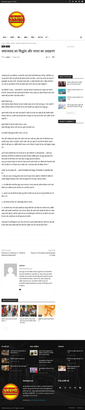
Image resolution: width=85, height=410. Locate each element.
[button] (80, 37)
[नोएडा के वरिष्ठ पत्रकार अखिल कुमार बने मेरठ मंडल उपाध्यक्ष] (62, 84)
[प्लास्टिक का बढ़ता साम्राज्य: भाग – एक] (62, 99)
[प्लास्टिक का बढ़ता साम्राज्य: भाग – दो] (62, 91)
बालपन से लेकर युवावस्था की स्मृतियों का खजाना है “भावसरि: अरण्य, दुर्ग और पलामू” (46, 353)
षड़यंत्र (12, 43)
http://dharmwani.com (25, 268)
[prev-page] (3, 328)
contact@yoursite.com (38, 400)
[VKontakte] (80, 388)
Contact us (80, 408)
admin (8, 57)
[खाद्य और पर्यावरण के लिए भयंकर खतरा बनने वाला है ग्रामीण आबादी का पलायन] (28, 311)
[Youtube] (82, 1)
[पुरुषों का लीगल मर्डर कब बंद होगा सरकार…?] (10, 311)
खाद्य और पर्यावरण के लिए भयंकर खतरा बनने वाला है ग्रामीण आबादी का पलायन (28, 320)
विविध (8, 43)
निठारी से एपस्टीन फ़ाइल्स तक (18, 359)
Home (3, 43)
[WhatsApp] (32, 63)
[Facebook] (70, 1)
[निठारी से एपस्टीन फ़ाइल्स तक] (5, 360)
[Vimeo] (79, 1)
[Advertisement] (57, 19)
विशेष (3, 315)
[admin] (3, 57)
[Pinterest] (27, 63)
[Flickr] (70, 388)
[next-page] (6, 328)
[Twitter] (76, 1)
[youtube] (20, 289)
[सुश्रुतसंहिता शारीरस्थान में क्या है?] (33, 370)
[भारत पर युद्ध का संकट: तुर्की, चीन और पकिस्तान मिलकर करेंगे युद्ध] (62, 106)
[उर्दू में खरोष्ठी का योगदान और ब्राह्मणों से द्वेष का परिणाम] (33, 362)
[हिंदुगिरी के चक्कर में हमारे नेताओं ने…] (46, 311)
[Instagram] (73, 1)
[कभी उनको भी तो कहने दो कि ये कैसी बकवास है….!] (5, 352)
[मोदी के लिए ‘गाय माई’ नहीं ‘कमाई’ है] (5, 368)
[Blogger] (60, 388)
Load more (70, 113)
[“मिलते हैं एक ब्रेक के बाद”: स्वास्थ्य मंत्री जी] (62, 368)
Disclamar (72, 408)
